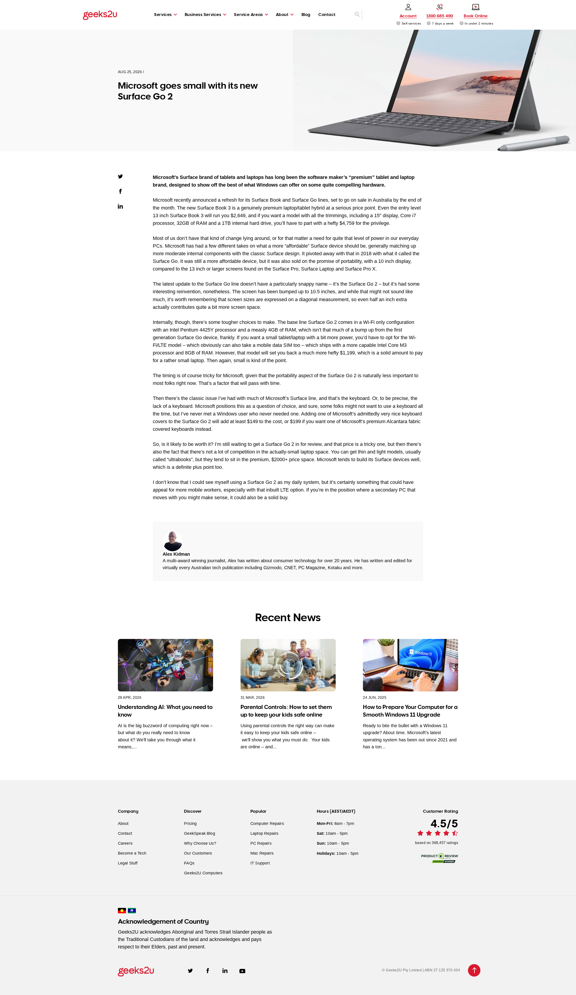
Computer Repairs (267, 823)
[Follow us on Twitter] (190, 970)
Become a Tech (132, 853)
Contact (327, 14)
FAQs (189, 863)
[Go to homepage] (100, 15)
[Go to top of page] (474, 970)
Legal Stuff (128, 863)
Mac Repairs (262, 853)
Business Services (203, 14)
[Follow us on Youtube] (242, 970)
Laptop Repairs (264, 833)
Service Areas (248, 14)
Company (128, 811)
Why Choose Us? (200, 843)
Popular (258, 811)
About (282, 14)
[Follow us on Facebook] (207, 970)
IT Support (260, 863)
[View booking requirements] (461, 23)
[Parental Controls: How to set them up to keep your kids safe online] (288, 665)
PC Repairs (261, 843)
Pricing (190, 823)
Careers (125, 843)
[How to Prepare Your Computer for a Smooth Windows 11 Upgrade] (410, 665)
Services (163, 14)
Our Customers (198, 853)
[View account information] (398, 23)
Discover (193, 811)
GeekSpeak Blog (199, 833)
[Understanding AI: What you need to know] (165, 665)
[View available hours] (429, 23)
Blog (306, 14)
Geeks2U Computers (203, 873)
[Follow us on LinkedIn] (225, 970)
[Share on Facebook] (123, 190)
